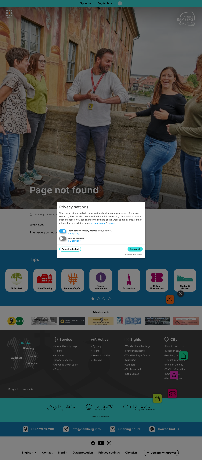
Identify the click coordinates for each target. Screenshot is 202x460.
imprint (111, 223)
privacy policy (98, 223)
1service (73, 233)
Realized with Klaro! (133, 255)
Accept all (135, 249)
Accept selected (70, 249)
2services (74, 240)
